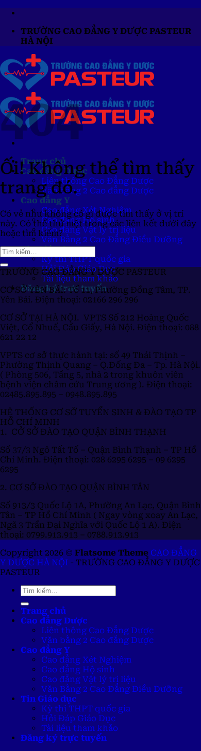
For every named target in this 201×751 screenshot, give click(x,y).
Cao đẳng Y (45, 200)
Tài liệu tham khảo (79, 278)
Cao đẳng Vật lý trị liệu (88, 230)
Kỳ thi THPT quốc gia (85, 259)
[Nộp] (4, 264)
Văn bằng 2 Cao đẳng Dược (97, 190)
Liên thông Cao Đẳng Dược (97, 181)
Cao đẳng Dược (54, 620)
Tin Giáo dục (49, 699)
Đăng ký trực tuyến (64, 738)
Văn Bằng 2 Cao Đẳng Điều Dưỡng (111, 239)
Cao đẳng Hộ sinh (78, 669)
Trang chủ (43, 611)
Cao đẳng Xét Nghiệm (86, 660)
